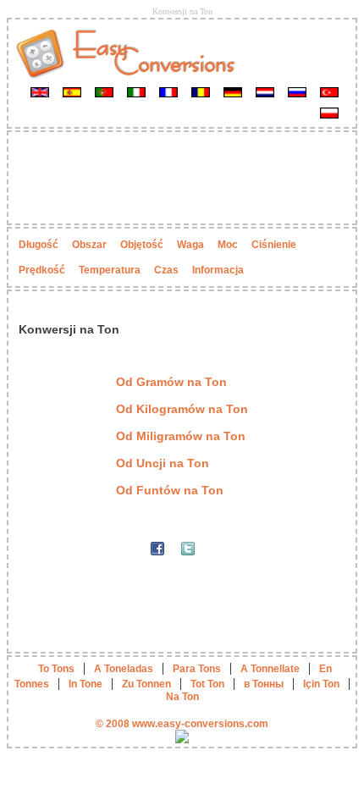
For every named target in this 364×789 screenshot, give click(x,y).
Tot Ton (207, 684)
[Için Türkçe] (329, 91)
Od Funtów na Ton (169, 490)
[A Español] (72, 91)
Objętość (141, 245)
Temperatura (110, 270)
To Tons (56, 669)
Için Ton (321, 684)
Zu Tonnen (146, 684)
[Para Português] (104, 91)
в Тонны (264, 684)
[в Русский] (297, 91)
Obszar (89, 245)
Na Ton (182, 697)
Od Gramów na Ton (171, 382)
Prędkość (42, 270)
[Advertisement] (182, 177)
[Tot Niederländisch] (265, 91)
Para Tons (197, 669)
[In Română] (200, 91)
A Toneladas (123, 669)
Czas (166, 270)
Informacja (218, 270)
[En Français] (168, 91)
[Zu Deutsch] (232, 91)
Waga (190, 245)
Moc (228, 245)
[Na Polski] (329, 113)
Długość (38, 245)
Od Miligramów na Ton (180, 436)
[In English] (39, 91)
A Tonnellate (270, 669)
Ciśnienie (273, 245)
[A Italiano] (136, 91)
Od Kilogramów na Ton (182, 409)
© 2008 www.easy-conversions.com (182, 724)
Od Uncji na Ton (162, 463)
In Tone (85, 684)
